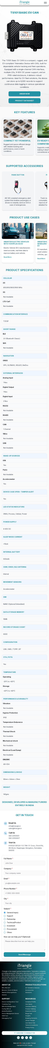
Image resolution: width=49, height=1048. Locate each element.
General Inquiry (12, 913)
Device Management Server (10, 1013)
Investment (11, 926)
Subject (7, 909)
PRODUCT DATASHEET (24, 101)
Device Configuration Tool (10, 1002)
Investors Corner (30, 1011)
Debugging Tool (7, 1018)
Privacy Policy (29, 1027)
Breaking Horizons (31, 1018)
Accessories (29, 990)
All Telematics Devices (32, 988)
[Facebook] (26, 1037)
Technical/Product (14, 922)
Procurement (12, 929)
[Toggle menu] (45, 3)
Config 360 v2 (6, 1009)
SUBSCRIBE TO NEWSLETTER (25, 1033)
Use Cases (28, 1004)
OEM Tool (5, 1016)
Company (8, 869)
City (6, 899)
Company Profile (30, 1002)
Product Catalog (30, 1009)
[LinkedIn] (18, 1037)
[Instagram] (30, 1037)
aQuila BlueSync (7, 1011)
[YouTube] (22, 1037)
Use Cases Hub (30, 1023)
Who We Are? (6, 988)
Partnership (11, 919)
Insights (28, 1016)
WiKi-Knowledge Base (9, 1006)
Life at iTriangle (30, 1020)
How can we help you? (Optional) (17, 937)
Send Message (24, 955)
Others (9, 932)
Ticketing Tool (6, 1004)
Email (6, 879)
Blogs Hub (28, 1013)
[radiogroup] (24, 922)
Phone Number (10, 889)
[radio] (5, 913)
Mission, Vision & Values (10, 990)
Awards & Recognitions (9, 992)
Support (10, 916)
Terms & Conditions (31, 1025)
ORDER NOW (24, 94)
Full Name (8, 859)
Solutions (28, 992)
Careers (4, 995)
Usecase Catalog (30, 1006)
